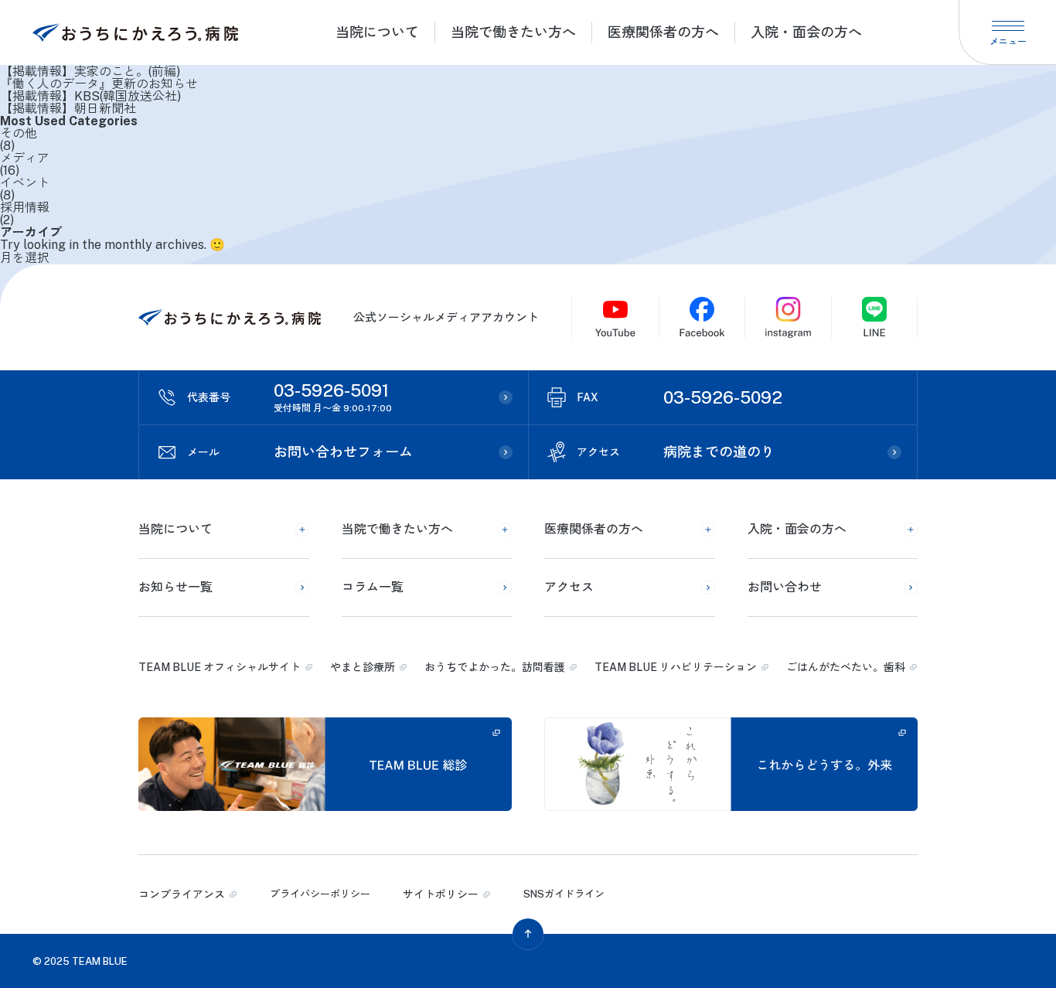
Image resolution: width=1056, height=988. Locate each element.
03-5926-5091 (289, 397)
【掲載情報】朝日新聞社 (68, 109)
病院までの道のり (676, 452)
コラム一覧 (373, 587)
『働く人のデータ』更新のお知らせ (99, 84)
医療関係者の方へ (663, 32)
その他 (18, 134)
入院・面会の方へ (806, 32)
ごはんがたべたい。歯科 (845, 667)
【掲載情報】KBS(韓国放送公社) (90, 96)
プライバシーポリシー (320, 894)
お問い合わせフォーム (300, 452)
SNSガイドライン (564, 894)
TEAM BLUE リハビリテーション (675, 667)
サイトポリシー (441, 894)
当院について (377, 32)
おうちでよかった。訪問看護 (494, 667)
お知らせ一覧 (175, 587)
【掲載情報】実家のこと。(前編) (90, 72)
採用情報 (24, 208)
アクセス (569, 587)
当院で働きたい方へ (513, 32)
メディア (24, 158)
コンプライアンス (181, 894)
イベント (24, 183)
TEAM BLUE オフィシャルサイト (219, 667)
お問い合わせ (785, 587)
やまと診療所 (362, 667)
